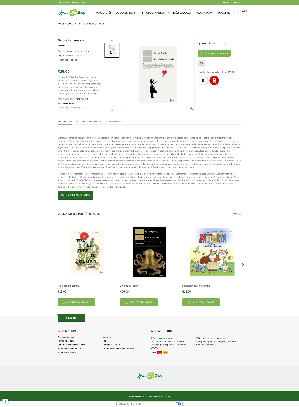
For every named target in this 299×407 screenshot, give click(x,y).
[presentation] (59, 264)
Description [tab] (65, 121)
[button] (234, 214)
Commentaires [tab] (114, 121)
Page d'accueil (66, 24)
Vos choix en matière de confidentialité (158, 404)
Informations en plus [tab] (88, 121)
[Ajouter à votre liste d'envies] (201, 63)
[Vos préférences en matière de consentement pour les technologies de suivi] (5, 402)
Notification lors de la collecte (129, 404)
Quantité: (204, 43)
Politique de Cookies (67, 352)
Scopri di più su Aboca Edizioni (75, 195)
